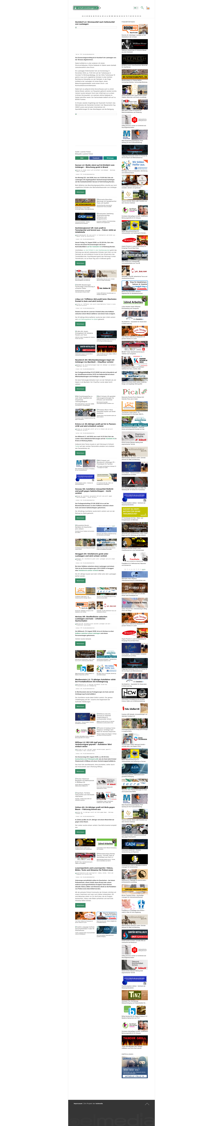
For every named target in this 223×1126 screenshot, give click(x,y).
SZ (124, 16)
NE (109, 16)
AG (83, 16)
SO (122, 16)
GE (98, 16)
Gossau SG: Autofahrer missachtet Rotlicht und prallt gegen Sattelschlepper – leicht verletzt (94, 491)
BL (91, 16)
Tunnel (77, 446)
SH (119, 16)
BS (93, 16)
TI (128, 16)
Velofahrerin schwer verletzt (88, 570)
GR (102, 16)
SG (117, 16)
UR (131, 16)
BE (89, 16)
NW (112, 16)
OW (115, 16)
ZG (140, 16)
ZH (138, 16)
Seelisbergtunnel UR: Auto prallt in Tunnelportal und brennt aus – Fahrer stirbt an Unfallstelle (95, 230)
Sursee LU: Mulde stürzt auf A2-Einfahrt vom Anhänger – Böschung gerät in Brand (94, 166)
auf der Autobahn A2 (94, 246)
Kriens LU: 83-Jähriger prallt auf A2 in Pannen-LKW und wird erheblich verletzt (95, 425)
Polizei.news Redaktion (88, 54)
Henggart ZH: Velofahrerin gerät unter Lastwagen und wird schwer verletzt (91, 555)
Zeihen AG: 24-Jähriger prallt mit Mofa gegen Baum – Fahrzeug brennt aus (95, 808)
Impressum (78, 1103)
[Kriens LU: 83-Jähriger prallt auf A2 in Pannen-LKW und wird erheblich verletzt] (96, 430)
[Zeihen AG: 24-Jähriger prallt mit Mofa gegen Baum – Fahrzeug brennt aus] (96, 813)
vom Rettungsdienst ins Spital (88, 319)
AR (87, 16)
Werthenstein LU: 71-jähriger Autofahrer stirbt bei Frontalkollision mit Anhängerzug (95, 680)
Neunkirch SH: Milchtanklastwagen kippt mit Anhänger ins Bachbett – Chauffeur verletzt (94, 361)
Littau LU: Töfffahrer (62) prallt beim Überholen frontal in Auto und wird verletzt (95, 300)
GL (100, 16)
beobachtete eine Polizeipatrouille (86, 759)
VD (133, 16)
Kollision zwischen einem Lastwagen (87, 633)
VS (135, 16)
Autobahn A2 (110, 438)
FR (96, 16)
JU (105, 16)
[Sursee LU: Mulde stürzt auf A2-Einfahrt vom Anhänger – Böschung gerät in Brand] (96, 171)
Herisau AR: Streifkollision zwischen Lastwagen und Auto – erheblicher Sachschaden (91, 619)
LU (107, 16)
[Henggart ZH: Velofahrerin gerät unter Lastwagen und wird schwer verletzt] (96, 559)
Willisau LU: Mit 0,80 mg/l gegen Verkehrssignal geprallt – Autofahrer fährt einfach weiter (93, 744)
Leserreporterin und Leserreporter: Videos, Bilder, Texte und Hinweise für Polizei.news (94, 869)
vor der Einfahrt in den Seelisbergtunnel (96, 250)
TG (126, 16)
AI (84, 16)
